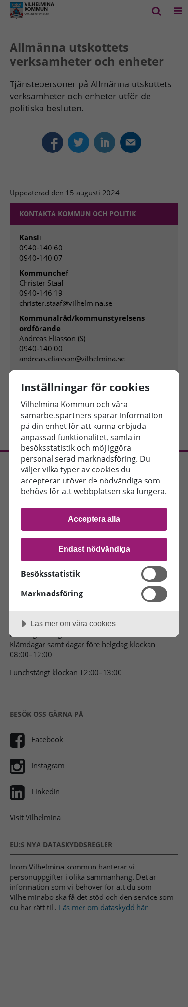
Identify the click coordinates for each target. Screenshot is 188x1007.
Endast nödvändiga (94, 548)
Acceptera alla (94, 518)
